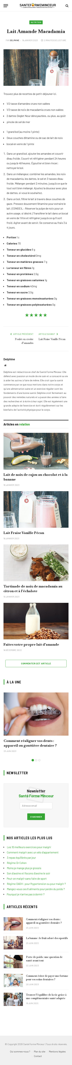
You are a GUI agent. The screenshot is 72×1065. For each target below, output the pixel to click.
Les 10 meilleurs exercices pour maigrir (29, 847)
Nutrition (36, 22)
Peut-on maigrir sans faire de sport (27, 878)
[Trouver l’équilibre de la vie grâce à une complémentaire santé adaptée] (13, 999)
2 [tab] (36, 760)
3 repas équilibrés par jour (21, 857)
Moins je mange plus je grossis (24, 868)
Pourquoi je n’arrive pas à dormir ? (26, 894)
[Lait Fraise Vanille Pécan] (36, 509)
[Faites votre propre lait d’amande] (36, 621)
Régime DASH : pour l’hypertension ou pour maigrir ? (36, 883)
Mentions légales (57, 1051)
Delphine (14, 40)
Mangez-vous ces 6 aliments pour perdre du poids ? (36, 889)
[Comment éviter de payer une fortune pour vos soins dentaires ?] (13, 980)
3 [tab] (39, 760)
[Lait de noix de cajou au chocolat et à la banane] (36, 451)
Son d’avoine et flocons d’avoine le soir (28, 873)
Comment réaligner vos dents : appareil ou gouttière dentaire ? (30, 743)
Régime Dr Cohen (17, 862)
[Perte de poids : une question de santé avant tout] (13, 961)
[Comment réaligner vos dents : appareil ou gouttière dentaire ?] (36, 714)
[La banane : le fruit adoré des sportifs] (13, 942)
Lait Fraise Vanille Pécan (52, 339)
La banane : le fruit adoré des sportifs (47, 938)
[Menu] (5, 6)
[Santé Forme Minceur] (37, 5)
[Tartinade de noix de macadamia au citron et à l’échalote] (36, 562)
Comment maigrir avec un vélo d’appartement (33, 852)
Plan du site (39, 1051)
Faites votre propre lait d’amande (31, 644)
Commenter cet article (36, 663)
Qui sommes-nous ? (20, 1051)
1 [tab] (32, 760)
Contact (38, 1056)
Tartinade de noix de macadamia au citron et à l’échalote (32, 588)
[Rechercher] (67, 6)
